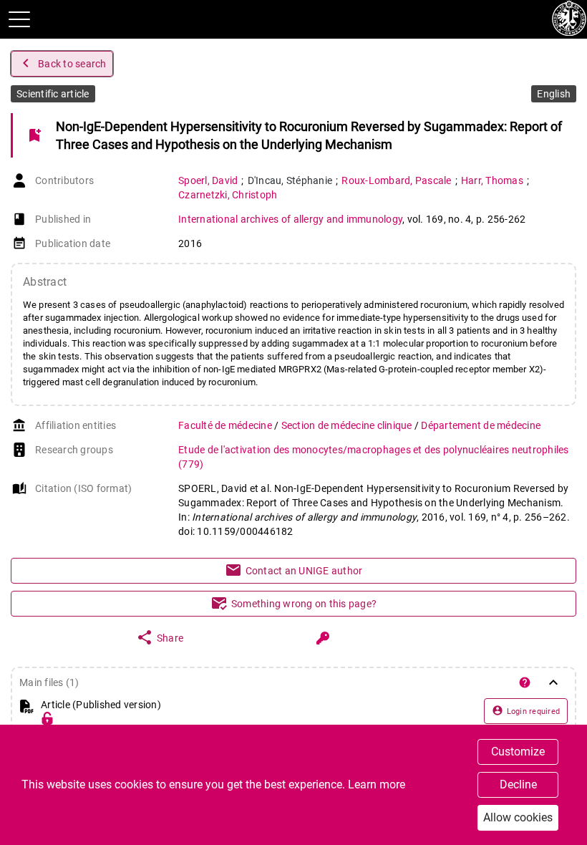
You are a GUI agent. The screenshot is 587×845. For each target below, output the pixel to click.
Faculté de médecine (226, 425)
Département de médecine (480, 425)
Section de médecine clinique (347, 425)
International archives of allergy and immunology (290, 219)
